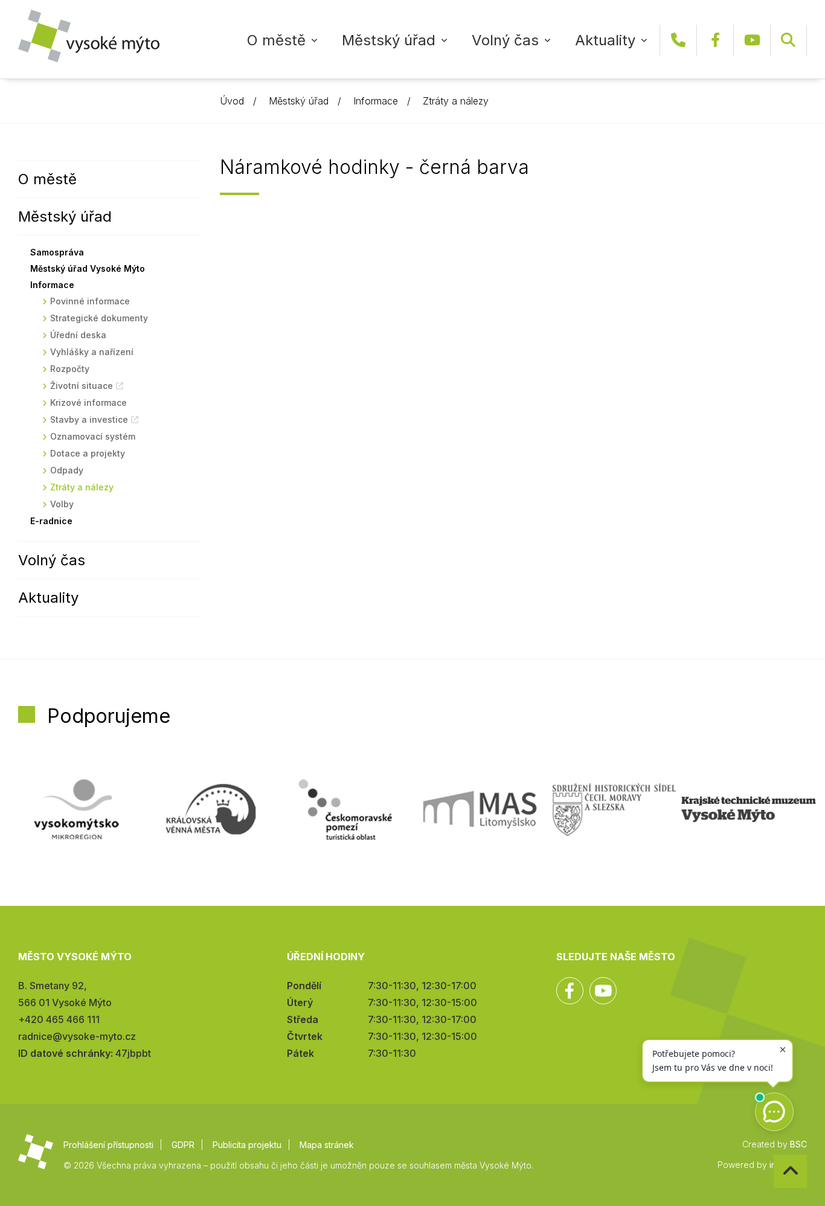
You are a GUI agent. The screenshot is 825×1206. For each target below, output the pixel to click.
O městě (276, 40)
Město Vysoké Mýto (88, 36)
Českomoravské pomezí (345, 809)
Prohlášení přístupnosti (108, 1145)
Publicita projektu (247, 1145)
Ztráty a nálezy (456, 101)
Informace (375, 101)
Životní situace (81, 385)
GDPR (183, 1145)
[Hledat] (788, 40)
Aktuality (605, 40)
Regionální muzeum (748, 809)
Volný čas (505, 40)
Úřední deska (78, 335)
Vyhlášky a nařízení (91, 352)
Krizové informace (88, 402)
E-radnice (51, 521)
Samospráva (57, 252)
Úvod (232, 101)
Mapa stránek (327, 1145)
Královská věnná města (211, 809)
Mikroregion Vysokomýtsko (76, 809)
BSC (798, 1144)
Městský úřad (388, 40)
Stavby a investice (89, 419)
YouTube (752, 40)
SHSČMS (614, 809)
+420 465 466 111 (678, 40)
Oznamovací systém (92, 436)
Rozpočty (69, 369)
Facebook (715, 40)
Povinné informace (90, 301)
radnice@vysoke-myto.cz (77, 1036)
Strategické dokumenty (99, 318)
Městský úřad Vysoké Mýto (87, 268)
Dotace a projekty (87, 453)
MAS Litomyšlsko (479, 809)
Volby (62, 504)
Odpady (66, 470)
